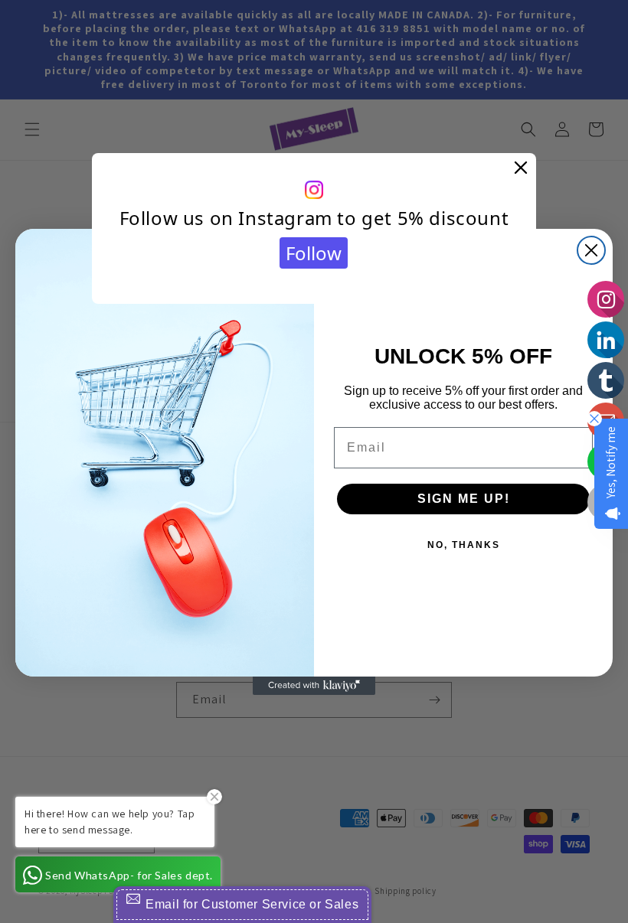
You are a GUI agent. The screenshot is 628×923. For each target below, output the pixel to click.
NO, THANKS (463, 545)
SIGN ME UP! (463, 498)
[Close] (520, 168)
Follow (314, 253)
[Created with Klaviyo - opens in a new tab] (314, 686)
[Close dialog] (591, 250)
